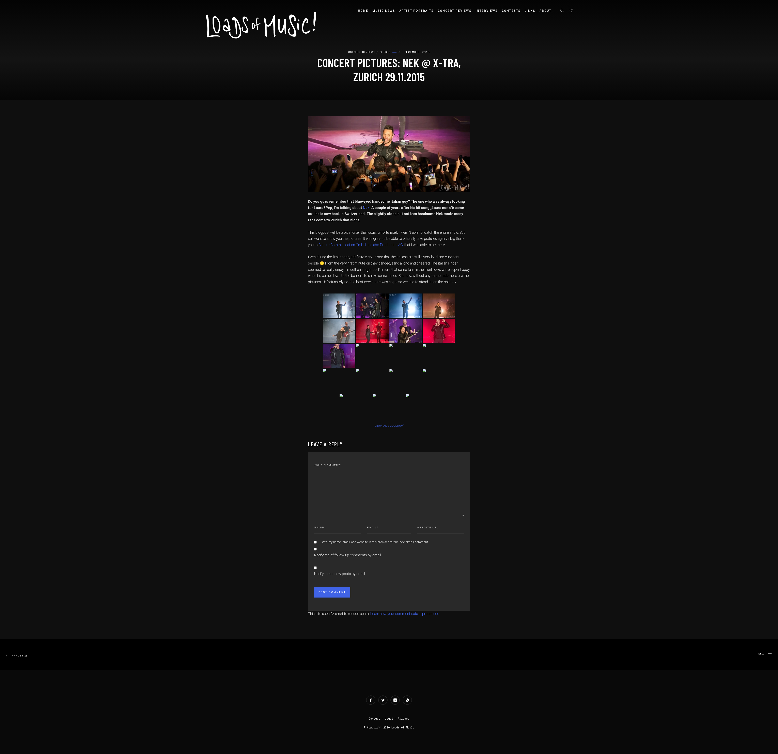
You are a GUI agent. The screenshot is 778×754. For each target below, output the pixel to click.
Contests (511, 10)
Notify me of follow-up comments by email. (348, 555)
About (545, 10)
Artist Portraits (416, 10)
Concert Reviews (455, 10)
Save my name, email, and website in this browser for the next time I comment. (375, 542)
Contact (374, 719)
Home (363, 10)
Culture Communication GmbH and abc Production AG (360, 245)
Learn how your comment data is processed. (405, 614)
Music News (383, 10)
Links (530, 10)
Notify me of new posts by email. (339, 574)
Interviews (487, 10)
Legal (389, 719)
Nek (366, 208)
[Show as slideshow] (389, 425)
